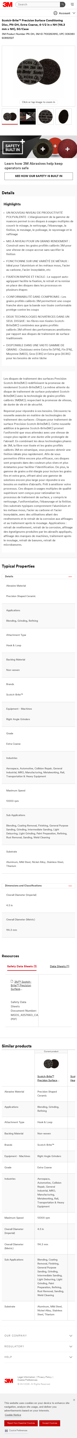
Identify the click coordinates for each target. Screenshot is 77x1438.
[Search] (62, 4)
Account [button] (64, 13)
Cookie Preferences (27, 1380)
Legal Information (26, 1377)
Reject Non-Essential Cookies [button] (21, 1423)
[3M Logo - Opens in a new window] (8, 4)
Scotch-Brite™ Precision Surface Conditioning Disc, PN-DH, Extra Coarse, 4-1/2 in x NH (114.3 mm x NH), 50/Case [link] (50, 1079)
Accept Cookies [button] (49, 1423)
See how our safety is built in (38, 176)
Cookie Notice (13, 1415)
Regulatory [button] (14, 1346)
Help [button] (8, 1357)
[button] (16, 1431)
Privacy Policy (44, 1377)
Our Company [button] (15, 1336)
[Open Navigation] (72, 4)
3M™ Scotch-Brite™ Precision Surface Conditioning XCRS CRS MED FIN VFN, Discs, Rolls (21, 986)
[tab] (22, 967)
